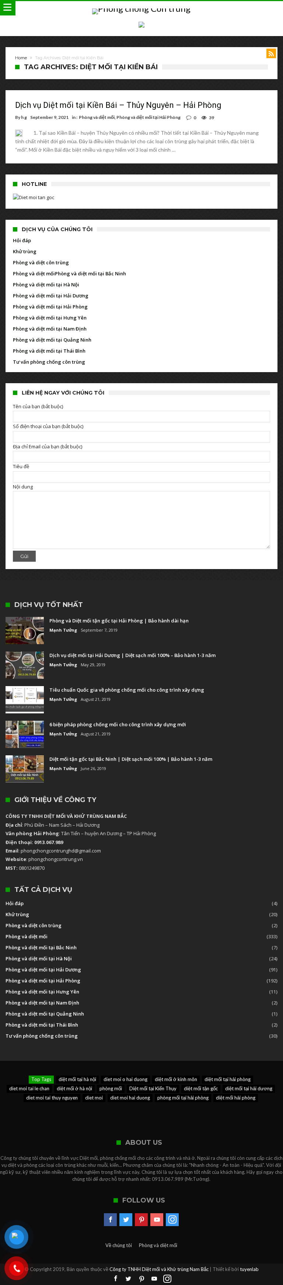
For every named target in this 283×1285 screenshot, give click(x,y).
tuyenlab (249, 1269)
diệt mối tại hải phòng (228, 1079)
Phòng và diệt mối (97, 117)
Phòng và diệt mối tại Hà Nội (46, 284)
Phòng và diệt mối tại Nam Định (50, 328)
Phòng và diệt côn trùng (41, 262)
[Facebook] (110, 1219)
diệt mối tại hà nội (77, 1079)
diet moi (94, 1098)
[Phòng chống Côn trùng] (141, 8)
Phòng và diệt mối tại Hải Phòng (148, 117)
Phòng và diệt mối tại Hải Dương (50, 295)
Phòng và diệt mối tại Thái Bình (49, 350)
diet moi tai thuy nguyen (52, 1098)
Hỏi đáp (22, 240)
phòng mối (110, 1088)
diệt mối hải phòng (235, 1098)
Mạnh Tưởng (63, 630)
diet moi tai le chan (29, 1088)
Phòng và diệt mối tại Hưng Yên (50, 317)
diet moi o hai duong (125, 1079)
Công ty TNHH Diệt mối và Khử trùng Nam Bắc (159, 1269)
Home (21, 57)
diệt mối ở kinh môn (176, 1079)
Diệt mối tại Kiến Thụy (153, 1088)
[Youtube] (156, 1219)
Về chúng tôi (118, 1245)
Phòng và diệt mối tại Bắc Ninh (90, 273)
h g (24, 117)
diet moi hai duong (130, 1098)
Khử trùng (24, 251)
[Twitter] (125, 1219)
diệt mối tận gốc (201, 1088)
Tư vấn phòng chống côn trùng (49, 362)
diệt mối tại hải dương (248, 1088)
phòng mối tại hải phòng (183, 1098)
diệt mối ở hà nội (74, 1088)
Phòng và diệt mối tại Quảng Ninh (52, 339)
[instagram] (172, 1219)
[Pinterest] (141, 1219)
